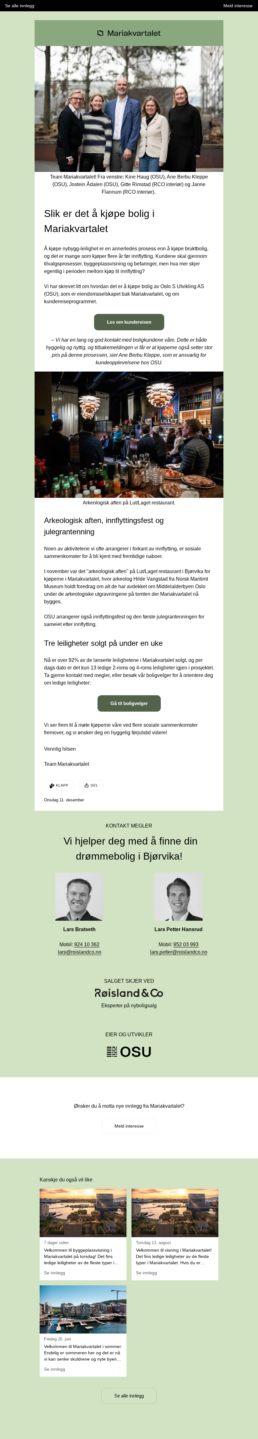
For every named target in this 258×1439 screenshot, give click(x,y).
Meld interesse (129, 1126)
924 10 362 (86, 944)
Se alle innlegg (129, 1395)
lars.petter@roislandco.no (178, 952)
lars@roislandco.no (79, 952)
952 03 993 (186, 944)
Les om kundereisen (129, 322)
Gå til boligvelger (129, 703)
